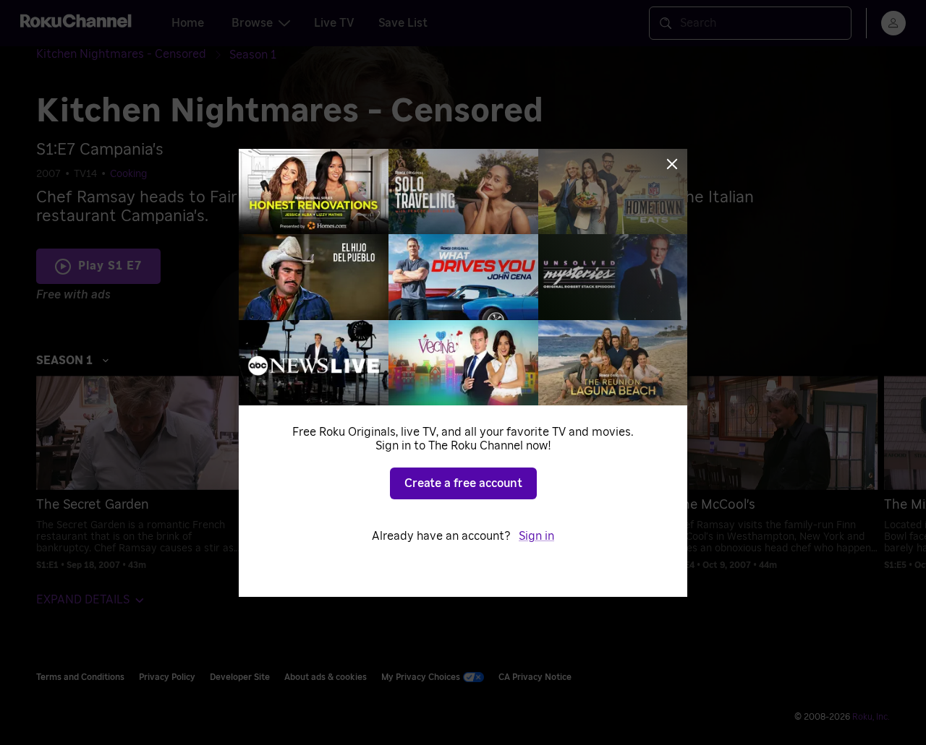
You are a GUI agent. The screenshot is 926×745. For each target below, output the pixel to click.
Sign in (536, 536)
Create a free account (463, 483)
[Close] (672, 164)
